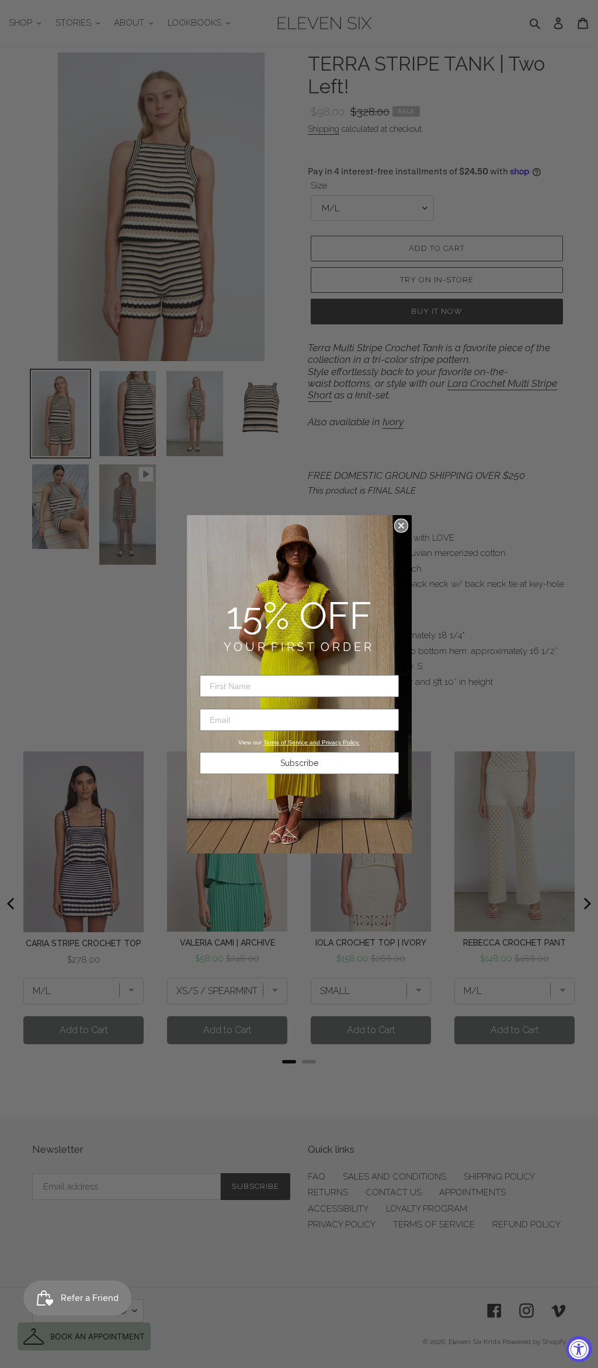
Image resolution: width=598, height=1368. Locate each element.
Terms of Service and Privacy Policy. (311, 742)
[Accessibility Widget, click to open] (579, 1349)
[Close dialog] (401, 525)
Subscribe (299, 763)
